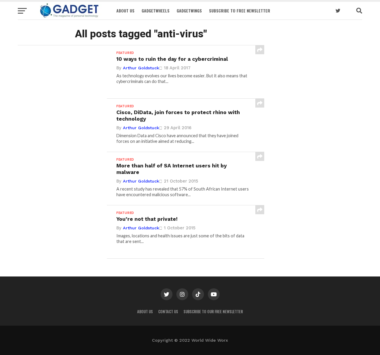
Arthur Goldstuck (141, 67)
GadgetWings (189, 10)
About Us (125, 10)
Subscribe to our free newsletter (213, 311)
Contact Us (168, 311)
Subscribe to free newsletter (239, 10)
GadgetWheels (156, 10)
